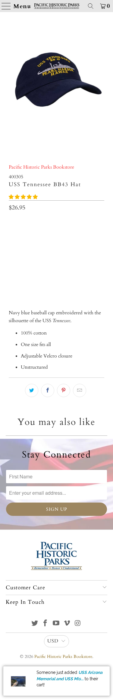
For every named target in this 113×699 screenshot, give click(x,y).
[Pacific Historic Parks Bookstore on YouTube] (56, 623)
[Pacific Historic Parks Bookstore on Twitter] (34, 623)
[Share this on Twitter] (31, 390)
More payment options (56, 282)
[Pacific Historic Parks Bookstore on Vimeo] (66, 623)
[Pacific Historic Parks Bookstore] (56, 6)
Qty (12, 222)
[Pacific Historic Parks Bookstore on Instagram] (77, 623)
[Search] (90, 6)
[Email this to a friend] (79, 390)
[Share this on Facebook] (47, 390)
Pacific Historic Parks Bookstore (41, 167)
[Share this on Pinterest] (63, 390)
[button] (23, 197)
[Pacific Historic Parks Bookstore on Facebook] (45, 623)
